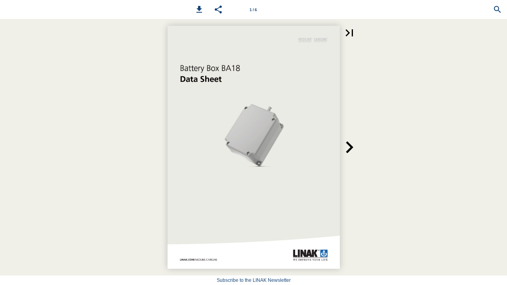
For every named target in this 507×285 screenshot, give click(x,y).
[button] (199, 9)
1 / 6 (253, 10)
